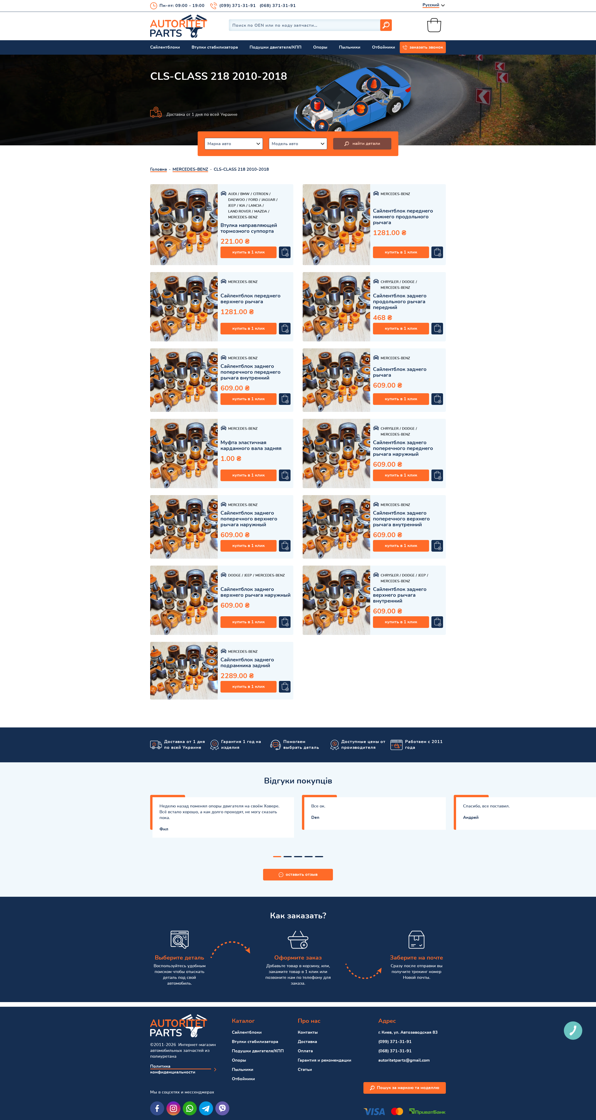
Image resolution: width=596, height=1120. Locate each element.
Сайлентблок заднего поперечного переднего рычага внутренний (250, 372)
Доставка (307, 1042)
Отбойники (383, 47)
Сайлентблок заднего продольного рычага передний (400, 301)
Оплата (305, 1051)
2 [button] (288, 856)
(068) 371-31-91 (278, 6)
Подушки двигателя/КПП (275, 47)
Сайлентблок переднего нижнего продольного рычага (403, 216)
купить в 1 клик (248, 252)
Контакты (308, 1032)
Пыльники (349, 47)
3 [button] (298, 856)
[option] (184, 224)
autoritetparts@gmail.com (404, 1060)
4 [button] (309, 856)
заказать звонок (426, 47)
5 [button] (319, 856)
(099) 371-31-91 (237, 6)
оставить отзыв (302, 875)
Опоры (320, 47)
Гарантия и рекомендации (324, 1060)
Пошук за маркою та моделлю (408, 1088)
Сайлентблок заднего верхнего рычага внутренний (400, 595)
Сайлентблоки (165, 47)
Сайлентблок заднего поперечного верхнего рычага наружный (248, 518)
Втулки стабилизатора (215, 47)
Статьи (305, 1070)
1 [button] (277, 856)
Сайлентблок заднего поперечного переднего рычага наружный (403, 448)
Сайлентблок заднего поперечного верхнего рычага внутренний (401, 518)
